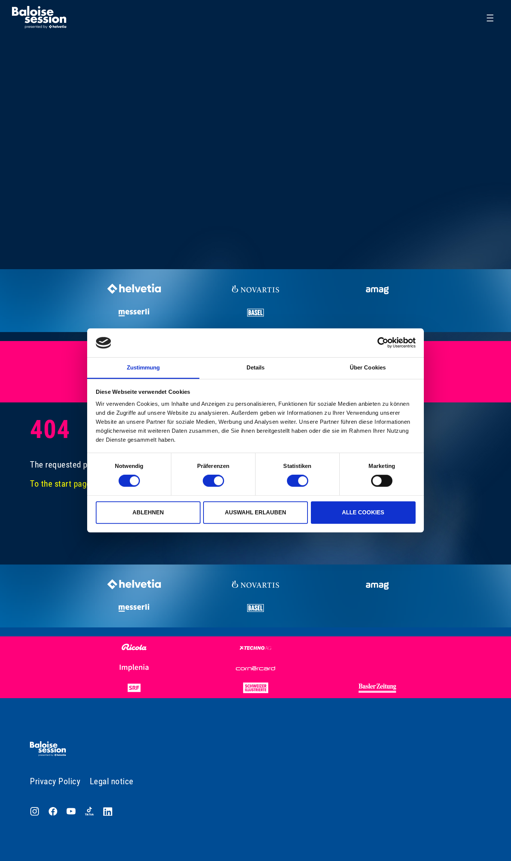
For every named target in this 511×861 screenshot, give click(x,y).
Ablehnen (148, 512)
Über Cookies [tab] (368, 367)
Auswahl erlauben (255, 512)
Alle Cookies (363, 512)
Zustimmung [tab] (143, 367)
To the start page (60, 484)
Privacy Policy (55, 781)
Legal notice (112, 781)
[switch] (213, 481)
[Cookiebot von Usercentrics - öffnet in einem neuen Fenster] (383, 343)
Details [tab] (256, 367)
